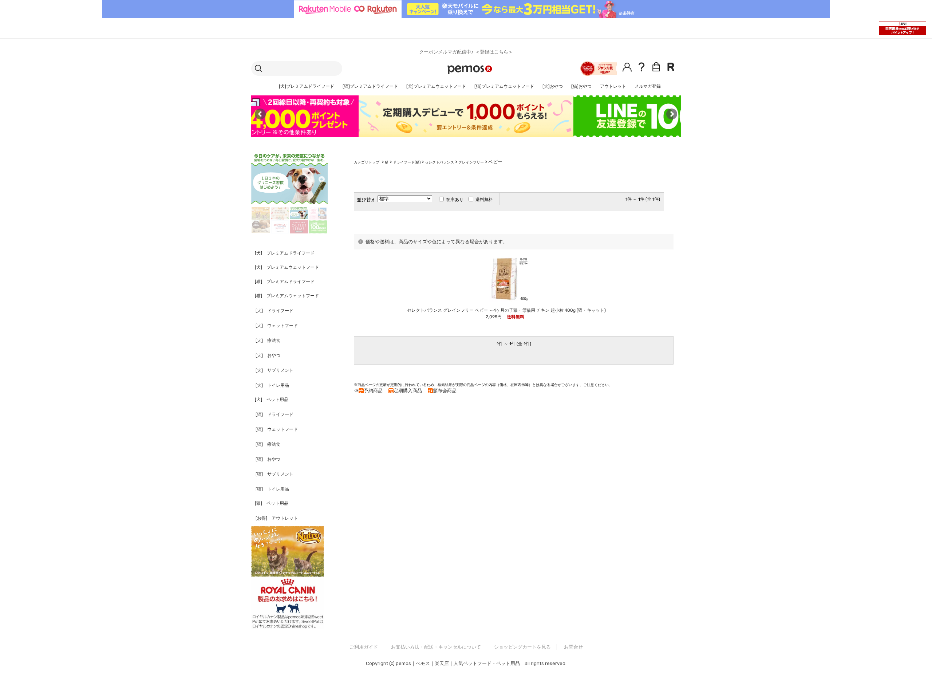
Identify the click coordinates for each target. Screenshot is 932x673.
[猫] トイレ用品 (272, 489)
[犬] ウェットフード (277, 325)
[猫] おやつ (268, 459)
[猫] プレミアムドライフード (285, 281)
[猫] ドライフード (274, 414)
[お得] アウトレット (277, 518)
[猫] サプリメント (274, 474)
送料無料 (484, 199)
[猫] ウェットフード (277, 429)
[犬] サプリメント (274, 370)
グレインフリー (471, 162)
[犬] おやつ (268, 355)
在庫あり (454, 199)
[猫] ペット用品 (271, 503)
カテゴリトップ (366, 162)
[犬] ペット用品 (271, 399)
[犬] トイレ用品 (272, 385)
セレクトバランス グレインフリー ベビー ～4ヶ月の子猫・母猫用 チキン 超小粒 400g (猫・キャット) (506, 310)
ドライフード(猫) (406, 162)
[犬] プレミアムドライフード (285, 253)
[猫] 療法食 (268, 444)
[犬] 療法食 (268, 340)
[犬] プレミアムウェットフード (287, 267)
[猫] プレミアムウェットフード (287, 295)
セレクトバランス (439, 162)
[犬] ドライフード (274, 310)
